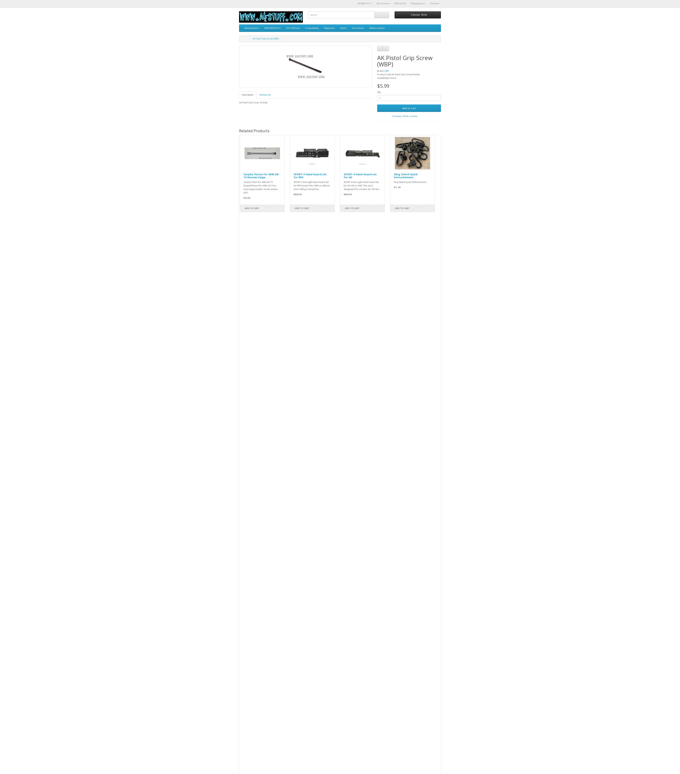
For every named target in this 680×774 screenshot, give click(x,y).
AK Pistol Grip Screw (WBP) (266, 38)
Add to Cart (409, 108)
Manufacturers (252, 28)
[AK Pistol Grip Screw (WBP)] (305, 67)
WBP (386, 70)
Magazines (329, 28)
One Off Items (293, 28)
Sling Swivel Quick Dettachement (406, 175)
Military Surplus (377, 28)
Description (248, 94)
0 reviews (396, 116)
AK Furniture (358, 28)
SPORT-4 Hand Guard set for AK (360, 175)
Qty (379, 92)
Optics (343, 28)
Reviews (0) (265, 94)
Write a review (410, 116)
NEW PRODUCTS (272, 28)
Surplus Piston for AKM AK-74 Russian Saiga (261, 175)
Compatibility (312, 28)
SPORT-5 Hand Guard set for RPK (310, 175)
